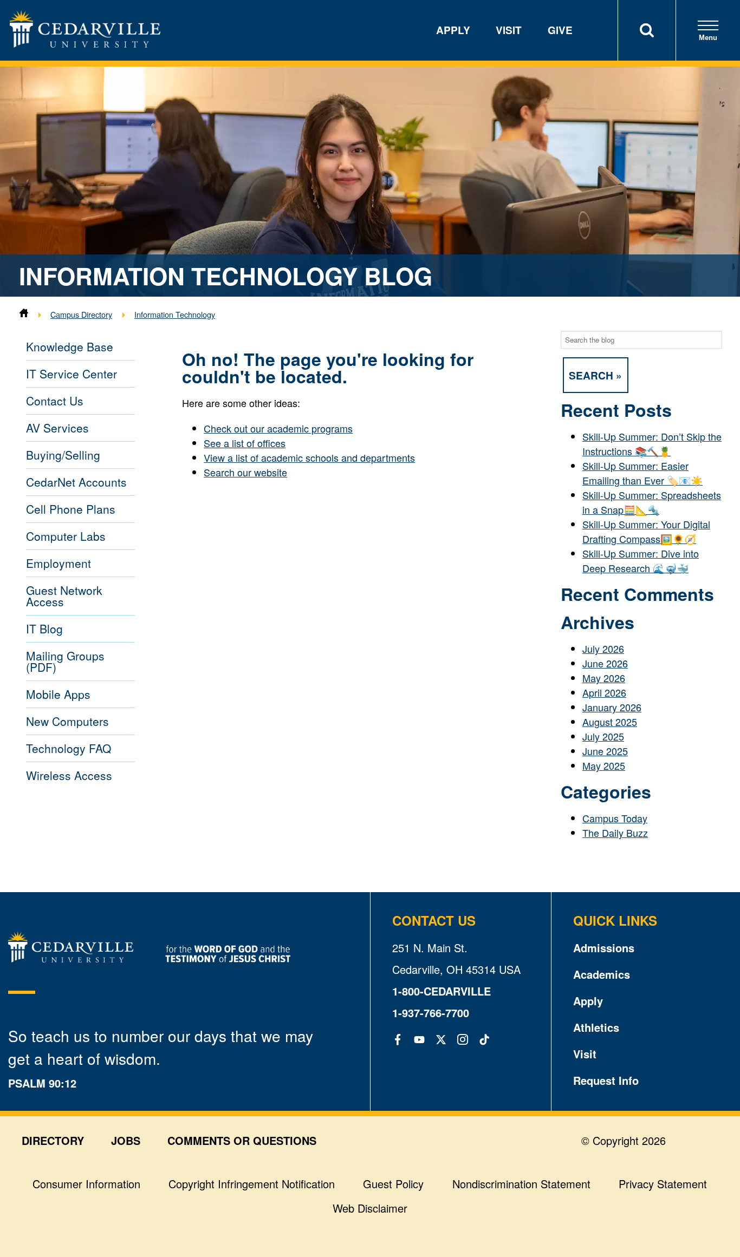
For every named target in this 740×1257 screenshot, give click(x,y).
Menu (708, 38)
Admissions (603, 947)
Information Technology (174, 314)
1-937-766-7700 (430, 1012)
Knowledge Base (69, 346)
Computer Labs (66, 536)
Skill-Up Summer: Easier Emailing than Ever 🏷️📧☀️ (642, 473)
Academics (601, 974)
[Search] (647, 30)
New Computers (67, 721)
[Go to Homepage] (85, 43)
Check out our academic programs (278, 428)
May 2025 (603, 765)
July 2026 (603, 648)
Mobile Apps (58, 694)
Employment (58, 563)
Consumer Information (86, 1183)
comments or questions (241, 1140)
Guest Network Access (64, 596)
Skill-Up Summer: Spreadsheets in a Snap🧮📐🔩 (651, 502)
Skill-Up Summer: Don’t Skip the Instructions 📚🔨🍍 (652, 443)
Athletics (596, 1027)
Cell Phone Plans (70, 509)
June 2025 (605, 751)
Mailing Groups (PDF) (65, 661)
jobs (125, 1140)
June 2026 (605, 663)
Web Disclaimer (370, 1208)
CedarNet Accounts (76, 482)
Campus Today (614, 818)
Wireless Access (69, 775)
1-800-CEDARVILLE (441, 991)
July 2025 (603, 736)
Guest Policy (393, 1183)
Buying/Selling (63, 455)
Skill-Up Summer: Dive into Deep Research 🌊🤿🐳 (640, 560)
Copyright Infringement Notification (251, 1183)
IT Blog (44, 628)
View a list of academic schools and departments (309, 457)
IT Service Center (71, 373)
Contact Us (54, 400)
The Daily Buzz (615, 833)
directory (53, 1140)
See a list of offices (244, 443)
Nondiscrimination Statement (521, 1183)
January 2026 (611, 707)
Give (560, 30)
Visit (509, 30)
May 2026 (603, 678)
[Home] (24, 314)
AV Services (57, 428)
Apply (453, 30)
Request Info (606, 1080)
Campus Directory (81, 314)
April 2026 (604, 692)
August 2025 (609, 722)
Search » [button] (595, 375)
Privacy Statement (663, 1183)
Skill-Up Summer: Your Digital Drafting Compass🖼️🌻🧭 (646, 531)
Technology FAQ (68, 748)
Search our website (245, 472)
